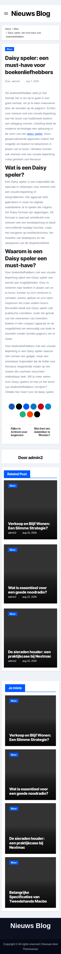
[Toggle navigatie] (6, 13)
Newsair (47, 944)
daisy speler (34, 133)
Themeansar (30, 949)
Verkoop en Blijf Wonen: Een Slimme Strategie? (29, 525)
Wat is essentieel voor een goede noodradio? (27, 590)
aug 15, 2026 (29, 596)
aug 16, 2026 (29, 532)
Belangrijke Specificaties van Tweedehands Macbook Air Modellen (30, 899)
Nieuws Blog (30, 13)
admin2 (16, 81)
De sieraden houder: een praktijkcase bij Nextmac (29, 654)
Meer (9, 49)
